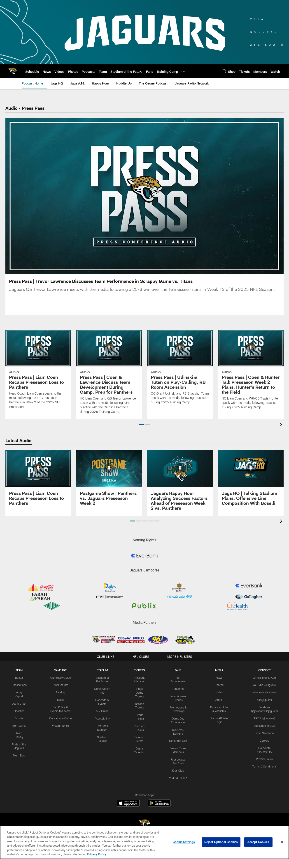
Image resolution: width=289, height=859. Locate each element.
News (219, 677)
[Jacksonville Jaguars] (144, 824)
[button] (115, 196)
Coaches (19, 711)
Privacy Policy (264, 759)
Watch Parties (60, 725)
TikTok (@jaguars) (264, 718)
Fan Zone (178, 688)
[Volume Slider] (250, 270)
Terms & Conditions (264, 766)
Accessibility (102, 718)
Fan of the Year (178, 740)
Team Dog (19, 755)
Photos (219, 684)
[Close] (282, 842)
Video (219, 692)
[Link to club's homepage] (12, 71)
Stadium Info (60, 684)
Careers (264, 740)
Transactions (19, 684)
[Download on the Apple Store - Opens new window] (128, 803)
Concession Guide (60, 718)
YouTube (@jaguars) (264, 684)
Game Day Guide (60, 677)
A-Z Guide (102, 711)
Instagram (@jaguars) (264, 692)
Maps (60, 699)
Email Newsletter (264, 733)
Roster (19, 677)
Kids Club (178, 770)
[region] (144, 842)
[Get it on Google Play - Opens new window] (159, 805)
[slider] (144, 263)
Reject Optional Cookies (221, 842)
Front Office (19, 725)
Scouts (19, 718)
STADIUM (102, 670)
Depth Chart (19, 703)
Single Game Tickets (139, 692)
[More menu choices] (183, 71)
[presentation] (282, 425)
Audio (219, 699)
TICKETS (139, 670)
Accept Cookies (258, 842)
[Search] (224, 71)
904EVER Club (178, 777)
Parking (60, 692)
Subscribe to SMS (264, 725)
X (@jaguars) (264, 699)
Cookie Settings (184, 842)
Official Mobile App (264, 677)
